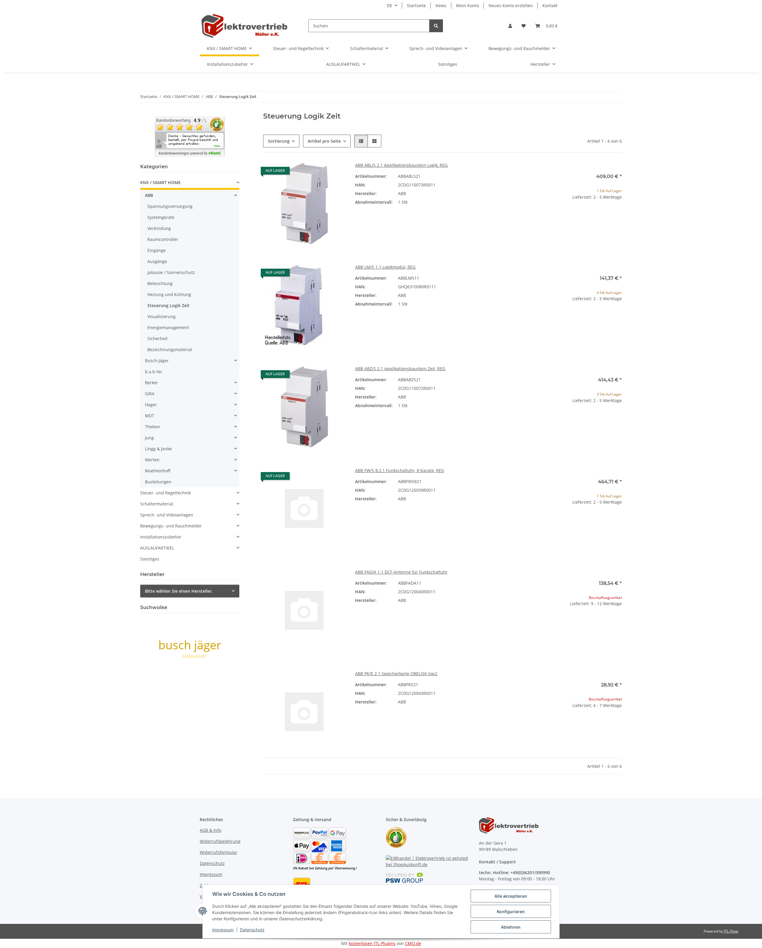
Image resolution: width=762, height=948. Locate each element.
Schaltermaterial (156, 504)
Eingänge (156, 250)
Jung (149, 437)
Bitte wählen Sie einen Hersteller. (179, 591)
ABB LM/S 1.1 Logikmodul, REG (385, 267)
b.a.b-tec (154, 371)
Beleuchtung (160, 283)
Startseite (416, 5)
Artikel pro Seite (324, 141)
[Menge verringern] (544, 216)
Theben (152, 426)
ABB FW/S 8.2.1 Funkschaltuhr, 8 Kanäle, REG (399, 470)
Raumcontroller (162, 239)
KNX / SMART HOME (160, 182)
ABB (149, 195)
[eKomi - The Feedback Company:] (396, 837)
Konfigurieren (511, 911)
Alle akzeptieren (510, 896)
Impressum (223, 929)
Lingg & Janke (158, 449)
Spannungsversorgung (170, 206)
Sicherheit (157, 338)
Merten (152, 460)
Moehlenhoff (158, 471)
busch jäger (189, 645)
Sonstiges (149, 559)
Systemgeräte (160, 217)
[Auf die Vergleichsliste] (320, 172)
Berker (151, 382)
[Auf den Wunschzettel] (335, 172)
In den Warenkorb (580, 233)
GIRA (149, 393)
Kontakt (550, 5)
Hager (151, 404)
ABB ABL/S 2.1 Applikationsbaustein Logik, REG (401, 165)
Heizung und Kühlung (169, 294)
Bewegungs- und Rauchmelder (171, 526)
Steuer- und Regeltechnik (165, 493)
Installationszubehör (160, 537)
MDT (149, 415)
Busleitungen (158, 482)
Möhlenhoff (194, 656)
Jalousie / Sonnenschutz (171, 272)
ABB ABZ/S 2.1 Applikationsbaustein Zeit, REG (400, 368)
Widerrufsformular (218, 852)
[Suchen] (436, 25)
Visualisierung (161, 316)
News (440, 5)
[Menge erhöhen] (617, 216)
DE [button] (389, 5)
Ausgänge (157, 261)
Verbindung (159, 228)
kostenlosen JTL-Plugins (372, 943)
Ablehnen (511, 927)
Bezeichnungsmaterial (169, 349)
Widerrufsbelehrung (220, 841)
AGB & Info (210, 830)
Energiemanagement (168, 327)
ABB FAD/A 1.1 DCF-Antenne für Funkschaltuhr (401, 572)
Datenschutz (252, 929)
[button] (510, 25)
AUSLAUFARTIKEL (157, 548)
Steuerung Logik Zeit (168, 305)
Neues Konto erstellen (510, 5)
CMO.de (413, 943)
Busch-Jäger (157, 360)
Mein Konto (467, 5)
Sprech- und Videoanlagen (166, 515)
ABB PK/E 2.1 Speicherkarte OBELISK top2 (396, 673)
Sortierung (279, 141)
